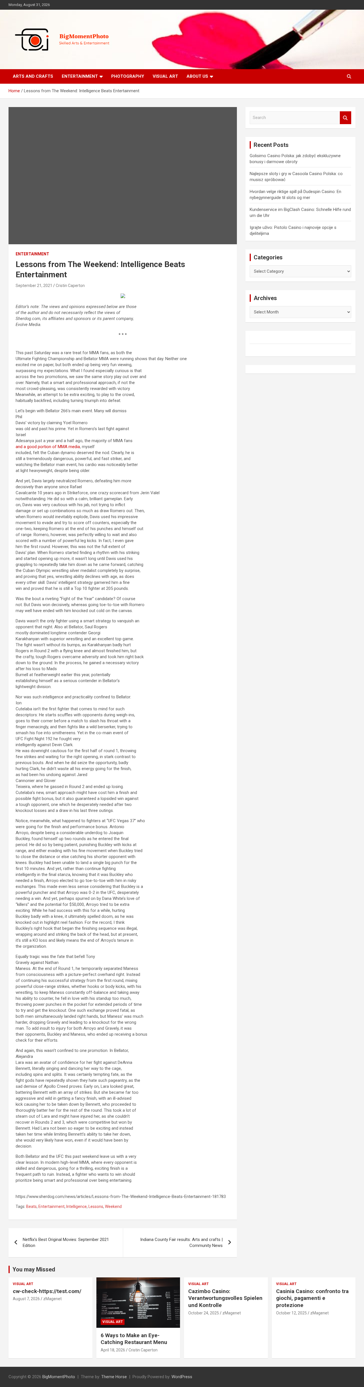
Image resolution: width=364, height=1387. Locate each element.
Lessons (95, 1206)
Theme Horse (114, 1376)
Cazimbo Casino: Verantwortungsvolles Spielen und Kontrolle (225, 1298)
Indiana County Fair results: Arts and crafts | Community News (181, 1242)
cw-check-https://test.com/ (47, 1291)
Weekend (113, 1206)
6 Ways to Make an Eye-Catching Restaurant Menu (134, 1339)
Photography (127, 76)
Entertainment (80, 76)
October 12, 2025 (291, 1313)
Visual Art (165, 76)
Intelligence (76, 1206)
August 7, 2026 (26, 1298)
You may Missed (34, 1269)
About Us (197, 76)
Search (345, 117)
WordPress (181, 1376)
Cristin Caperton (70, 285)
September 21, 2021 (34, 285)
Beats (31, 1206)
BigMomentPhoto (58, 1376)
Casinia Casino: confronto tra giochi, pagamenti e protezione (312, 1298)
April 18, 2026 (113, 1350)
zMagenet (52, 1298)
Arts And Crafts (33, 76)
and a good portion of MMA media (48, 446)
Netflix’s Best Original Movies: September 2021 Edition (66, 1242)
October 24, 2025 (203, 1313)
